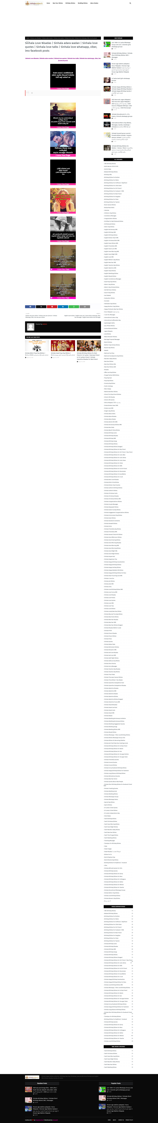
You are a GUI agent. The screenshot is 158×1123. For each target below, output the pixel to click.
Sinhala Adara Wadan (110, 419)
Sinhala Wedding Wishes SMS (112, 729)
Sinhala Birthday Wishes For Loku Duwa (115, 460)
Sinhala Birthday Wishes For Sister (113, 463)
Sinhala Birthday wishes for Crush (113, 476)
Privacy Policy (129, 1120)
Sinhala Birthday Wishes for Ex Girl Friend (115, 468)
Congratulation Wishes (110, 218)
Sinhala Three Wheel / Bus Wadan (113, 680)
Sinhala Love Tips (109, 606)
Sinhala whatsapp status (111, 799)
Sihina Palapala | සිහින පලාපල (112, 402)
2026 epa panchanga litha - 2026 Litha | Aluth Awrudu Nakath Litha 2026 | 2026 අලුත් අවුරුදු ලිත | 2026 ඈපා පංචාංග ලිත (45, 1090)
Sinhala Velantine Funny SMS (112, 702)
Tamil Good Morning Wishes (111, 824)
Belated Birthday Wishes (111, 172)
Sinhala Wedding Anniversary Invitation (115, 718)
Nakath (106, 350)
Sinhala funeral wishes (110, 765)
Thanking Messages (109, 840)
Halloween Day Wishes (110, 303)
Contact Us (121, 1120)
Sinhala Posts (108, 638)
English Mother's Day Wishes (112, 259)
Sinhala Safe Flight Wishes (111, 658)
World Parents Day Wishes (111, 860)
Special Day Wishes (109, 802)
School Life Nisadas (109, 397)
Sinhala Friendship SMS (110, 531)
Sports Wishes (108, 805)
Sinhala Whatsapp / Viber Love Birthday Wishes (117, 735)
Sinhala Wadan (108, 715)
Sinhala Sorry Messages (110, 666)
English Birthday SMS (110, 232)
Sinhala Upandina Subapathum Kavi (114, 682)
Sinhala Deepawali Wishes (111, 507)
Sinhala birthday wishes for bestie (113, 748)
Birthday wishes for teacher (112, 202)
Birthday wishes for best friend (113, 193)
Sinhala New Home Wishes (111, 617)
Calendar (106, 210)
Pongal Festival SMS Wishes (111, 375)
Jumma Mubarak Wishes (110, 328)
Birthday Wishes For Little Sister (113, 185)
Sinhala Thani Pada (109, 674)
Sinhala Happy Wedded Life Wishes (113, 570)
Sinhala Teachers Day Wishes (112, 671)
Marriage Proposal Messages (112, 339)
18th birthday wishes (110, 163)
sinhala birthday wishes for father (113, 882)
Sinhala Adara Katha (109, 413)
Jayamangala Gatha (109, 323)
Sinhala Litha (107, 586)
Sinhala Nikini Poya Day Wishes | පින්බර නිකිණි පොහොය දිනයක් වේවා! (36, 354)
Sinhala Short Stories (110, 663)
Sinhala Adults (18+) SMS (110, 422)
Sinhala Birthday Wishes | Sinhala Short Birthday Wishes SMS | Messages (122, 55)
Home (27, 38)
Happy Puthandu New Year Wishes (113, 309)
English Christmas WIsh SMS (111, 240)
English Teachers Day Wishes (112, 265)
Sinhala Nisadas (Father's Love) (112, 627)
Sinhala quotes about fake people (113, 781)
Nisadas (106, 369)
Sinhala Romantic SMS (110, 649)
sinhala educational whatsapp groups (114, 890)
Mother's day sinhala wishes (112, 345)
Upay (105, 846)
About (114, 1120)
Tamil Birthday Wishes (110, 818)
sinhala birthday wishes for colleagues (115, 879)
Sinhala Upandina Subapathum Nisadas (115, 685)
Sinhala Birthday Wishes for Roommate (115, 471)
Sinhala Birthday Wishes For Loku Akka (114, 455)
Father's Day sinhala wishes (111, 287)
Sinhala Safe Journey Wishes (112, 660)
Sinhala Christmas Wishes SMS (112, 498)
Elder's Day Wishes (109, 226)
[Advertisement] (79, 20)
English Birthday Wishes (110, 235)
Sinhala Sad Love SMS (110, 655)
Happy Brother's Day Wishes (111, 306)
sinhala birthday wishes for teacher (114, 887)
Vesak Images (108, 849)
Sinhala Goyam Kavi (109, 556)
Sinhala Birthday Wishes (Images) (113, 446)
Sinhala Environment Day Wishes (113, 515)
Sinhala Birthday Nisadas (111, 435)
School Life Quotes (109, 400)
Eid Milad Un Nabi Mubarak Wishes (113, 221)
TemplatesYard (40, 1120)
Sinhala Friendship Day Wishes (112, 529)
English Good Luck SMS (110, 248)
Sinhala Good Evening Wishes (112, 540)
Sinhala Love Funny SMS (110, 592)
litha (105, 865)
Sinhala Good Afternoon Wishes (113, 537)
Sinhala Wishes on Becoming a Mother (114, 740)
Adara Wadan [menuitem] (94, 3)
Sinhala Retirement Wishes (111, 647)
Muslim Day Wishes (109, 347)
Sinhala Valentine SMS (110, 691)
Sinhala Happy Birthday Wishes (112, 564)
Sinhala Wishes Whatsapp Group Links (114, 737)
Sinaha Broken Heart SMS (111, 405)
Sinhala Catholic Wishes (110, 490)
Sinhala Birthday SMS (110, 438)
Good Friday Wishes (109, 292)
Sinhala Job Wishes (109, 581)
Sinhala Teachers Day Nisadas (112, 669)
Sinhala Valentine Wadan (111, 693)
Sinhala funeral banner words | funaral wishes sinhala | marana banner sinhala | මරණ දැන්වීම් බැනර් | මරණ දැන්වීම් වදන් (121, 136)
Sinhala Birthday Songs (110, 441)
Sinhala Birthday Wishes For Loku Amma (115, 457)
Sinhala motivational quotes (112, 776)
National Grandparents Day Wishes (113, 356)
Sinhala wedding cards (110, 791)
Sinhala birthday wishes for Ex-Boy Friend (115, 746)
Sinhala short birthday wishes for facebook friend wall (118, 785)
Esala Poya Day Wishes (110, 281)
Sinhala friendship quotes (111, 759)
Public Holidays (108, 386)
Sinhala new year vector (110, 779)
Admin (44, 324)
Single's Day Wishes (109, 411)
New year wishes (108, 361)
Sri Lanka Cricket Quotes (110, 807)
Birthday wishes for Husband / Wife (114, 191)
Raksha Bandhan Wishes (111, 391)
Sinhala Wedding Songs (110, 726)
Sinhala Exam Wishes (110, 518)
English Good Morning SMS (111, 251)
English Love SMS (109, 257)
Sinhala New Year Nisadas (111, 619)
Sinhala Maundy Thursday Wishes (113, 614)
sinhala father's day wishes (111, 893)
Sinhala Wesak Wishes (110, 732)
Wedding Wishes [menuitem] (83, 3)
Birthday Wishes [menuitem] (70, 3)
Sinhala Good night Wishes (111, 553)
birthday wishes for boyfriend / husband (115, 862)
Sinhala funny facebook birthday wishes (115, 768)
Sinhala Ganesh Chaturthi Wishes (113, 534)
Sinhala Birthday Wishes (110, 444)
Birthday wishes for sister (111, 199)
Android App (107, 169)
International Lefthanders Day (112, 320)
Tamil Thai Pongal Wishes (111, 835)
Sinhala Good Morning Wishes (112, 548)
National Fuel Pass (109, 353)
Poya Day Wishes (108, 380)
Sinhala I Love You (109, 578)
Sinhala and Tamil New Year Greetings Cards (116, 743)
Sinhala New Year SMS (110, 622)
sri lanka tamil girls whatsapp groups (121, 79)
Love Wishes (107, 334)
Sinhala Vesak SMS (109, 713)
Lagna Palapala (108, 331)
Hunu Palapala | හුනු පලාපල (111, 312)
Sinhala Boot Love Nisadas (111, 479)
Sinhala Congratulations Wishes (113, 501)
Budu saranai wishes (110, 204)
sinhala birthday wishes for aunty (113, 873)
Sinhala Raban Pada (109, 644)
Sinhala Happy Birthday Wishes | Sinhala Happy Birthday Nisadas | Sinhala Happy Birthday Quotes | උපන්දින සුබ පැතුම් (122, 90)
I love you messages (109, 314)
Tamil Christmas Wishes (110, 821)
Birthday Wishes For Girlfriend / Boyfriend (115, 183)
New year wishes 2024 (110, 364)
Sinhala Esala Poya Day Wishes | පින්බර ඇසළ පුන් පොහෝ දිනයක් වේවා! (63, 354)
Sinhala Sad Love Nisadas (111, 652)
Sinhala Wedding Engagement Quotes (114, 724)
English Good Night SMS (110, 254)
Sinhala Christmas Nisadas (111, 496)
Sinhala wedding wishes (111, 794)
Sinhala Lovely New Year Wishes (112, 611)
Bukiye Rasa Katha (109, 207)
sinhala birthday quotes (111, 871)
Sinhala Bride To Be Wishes (111, 482)
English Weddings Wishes (111, 273)
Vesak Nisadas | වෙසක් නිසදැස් (112, 851)
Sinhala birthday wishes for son (113, 751)
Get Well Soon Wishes (110, 290)
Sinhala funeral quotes (110, 762)
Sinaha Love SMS (108, 408)
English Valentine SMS (110, 268)
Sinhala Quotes (108, 641)
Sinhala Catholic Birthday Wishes (113, 487)
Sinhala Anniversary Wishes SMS (113, 424)
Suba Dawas (107, 816)
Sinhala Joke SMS (109, 584)
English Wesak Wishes (110, 276)
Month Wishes (108, 342)
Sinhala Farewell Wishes (110, 523)
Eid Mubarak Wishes (109, 224)
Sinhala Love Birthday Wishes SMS (113, 589)
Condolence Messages (110, 215)
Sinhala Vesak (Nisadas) (110, 704)
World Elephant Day (109, 857)
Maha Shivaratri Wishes (110, 336)
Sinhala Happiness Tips (110, 559)
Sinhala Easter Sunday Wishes (112, 509)
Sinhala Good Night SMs (110, 551)
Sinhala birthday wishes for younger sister (116, 757)
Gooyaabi (55, 1120)
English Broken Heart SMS (111, 237)
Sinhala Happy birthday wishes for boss (115, 573)
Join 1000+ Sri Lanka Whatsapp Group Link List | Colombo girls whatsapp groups (121, 45)
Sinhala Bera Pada (109, 427)
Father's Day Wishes (109, 284)
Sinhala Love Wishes (109, 608)
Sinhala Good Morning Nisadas (112, 542)
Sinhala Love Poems (109, 597)
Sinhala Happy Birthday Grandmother (114, 562)
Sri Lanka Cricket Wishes (110, 810)
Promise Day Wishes (109, 383)
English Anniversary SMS (110, 229)
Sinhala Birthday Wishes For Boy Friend (115, 449)
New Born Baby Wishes (110, 358)
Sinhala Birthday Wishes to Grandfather (115, 474)
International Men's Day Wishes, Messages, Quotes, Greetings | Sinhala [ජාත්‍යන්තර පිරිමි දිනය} (121, 125)
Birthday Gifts (108, 174)
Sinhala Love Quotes (109, 600)
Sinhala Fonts (108, 526)
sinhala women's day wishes (112, 898)
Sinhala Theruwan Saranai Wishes (113, 677)
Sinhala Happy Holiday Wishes (112, 567)
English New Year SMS (110, 262)
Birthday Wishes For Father (111, 180)
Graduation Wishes (109, 298)
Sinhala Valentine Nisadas (111, 688)
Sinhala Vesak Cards (109, 710)
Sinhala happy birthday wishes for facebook (116, 770)
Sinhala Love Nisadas (110, 595)
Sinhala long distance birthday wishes (114, 773)
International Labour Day (111, 317)
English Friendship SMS (110, 246)
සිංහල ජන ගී (107, 901)
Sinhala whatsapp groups (111, 796)
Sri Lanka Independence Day (112, 813)
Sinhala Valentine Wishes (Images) (113, 699)
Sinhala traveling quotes (111, 788)
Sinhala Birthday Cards (110, 433)
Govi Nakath (107, 295)
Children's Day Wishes (110, 213)
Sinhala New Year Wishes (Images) (113, 625)
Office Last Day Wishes (110, 372)
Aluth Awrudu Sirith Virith (111, 166)
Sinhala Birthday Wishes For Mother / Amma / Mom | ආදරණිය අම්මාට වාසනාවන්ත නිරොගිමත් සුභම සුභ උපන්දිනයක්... (122, 149)
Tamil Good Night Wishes (111, 827)
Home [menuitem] (48, 3)
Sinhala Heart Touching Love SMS (113, 575)
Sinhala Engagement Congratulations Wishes (116, 512)
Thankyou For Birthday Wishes (112, 843)
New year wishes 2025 (110, 367)
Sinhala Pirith (108, 630)
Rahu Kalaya (107, 389)
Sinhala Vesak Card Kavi (110, 707)
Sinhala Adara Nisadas (110, 416)
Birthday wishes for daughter (112, 196)
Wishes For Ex (108, 854)
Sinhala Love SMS (109, 603)
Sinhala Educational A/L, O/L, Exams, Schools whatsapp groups (122, 115)
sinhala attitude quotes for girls (113, 868)
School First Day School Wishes (112, 394)
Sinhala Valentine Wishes (111, 696)
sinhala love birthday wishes (112, 895)
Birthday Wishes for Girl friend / (113, 188)
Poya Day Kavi (108, 378)
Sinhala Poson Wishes (110, 636)
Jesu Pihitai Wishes (109, 325)
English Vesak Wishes (110, 270)
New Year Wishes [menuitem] (58, 3)
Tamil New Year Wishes (110, 832)
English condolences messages (112, 279)
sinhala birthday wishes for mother (114, 884)
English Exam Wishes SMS (111, 243)
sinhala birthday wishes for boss (113, 876)
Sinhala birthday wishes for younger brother (116, 754)
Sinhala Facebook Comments (112, 520)
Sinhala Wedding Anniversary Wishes (114, 721)
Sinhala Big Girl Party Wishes (112, 430)
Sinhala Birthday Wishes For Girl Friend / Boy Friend (118, 452)
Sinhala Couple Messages (111, 504)
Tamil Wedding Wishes (110, 838)
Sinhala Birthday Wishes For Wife (113, 465)
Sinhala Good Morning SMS (111, 545)
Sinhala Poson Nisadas (110, 633)
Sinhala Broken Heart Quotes (112, 485)
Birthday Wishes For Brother (112, 177)
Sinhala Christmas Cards (110, 493)
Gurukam (106, 301)
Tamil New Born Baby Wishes (112, 829)
